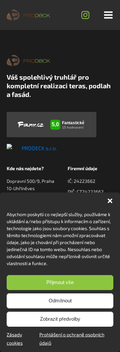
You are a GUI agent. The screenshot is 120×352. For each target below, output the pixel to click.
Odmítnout (60, 300)
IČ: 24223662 (81, 181)
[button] (110, 200)
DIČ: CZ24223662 (86, 191)
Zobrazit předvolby (60, 319)
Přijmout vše (60, 282)
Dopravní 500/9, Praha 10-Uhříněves (30, 184)
